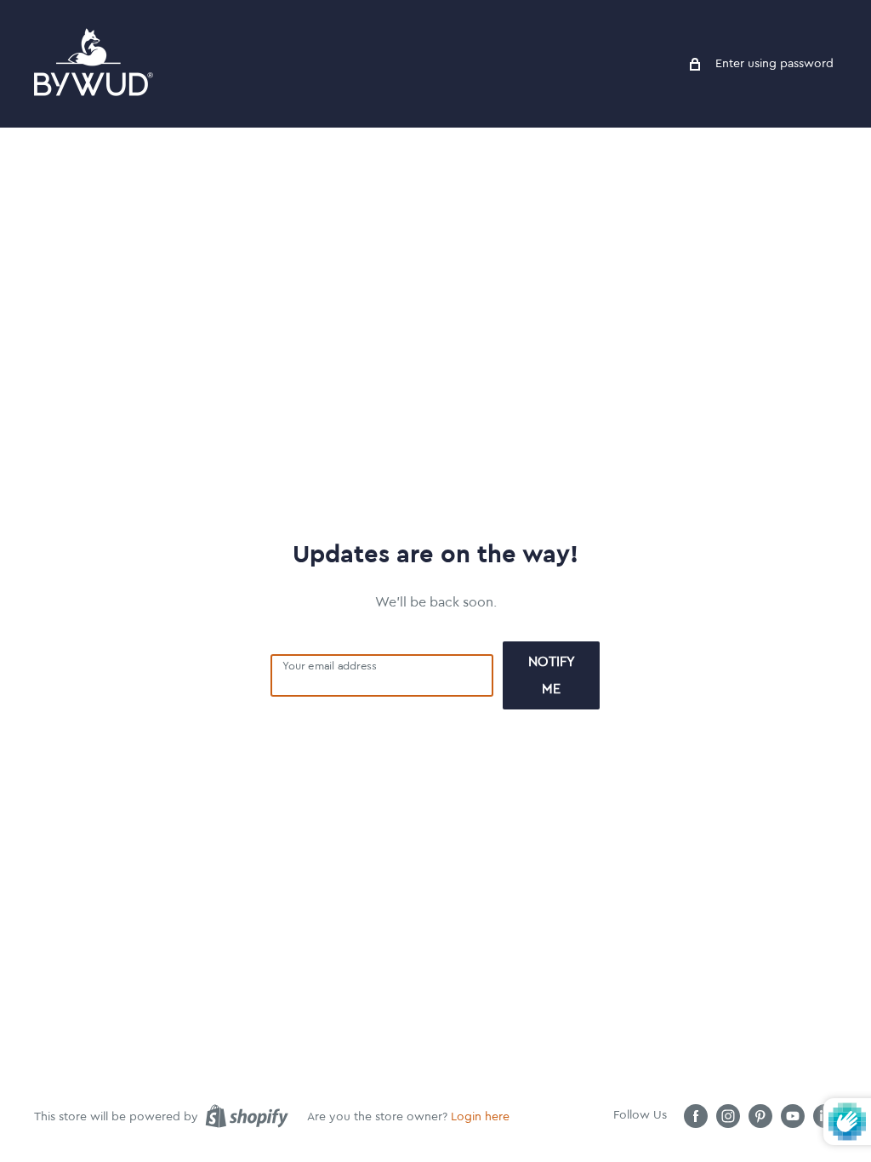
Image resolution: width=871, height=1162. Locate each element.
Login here (480, 1117)
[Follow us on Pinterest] (760, 1116)
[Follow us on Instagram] (728, 1116)
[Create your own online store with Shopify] (246, 1116)
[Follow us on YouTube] (793, 1116)
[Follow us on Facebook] (696, 1116)
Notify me (551, 675)
